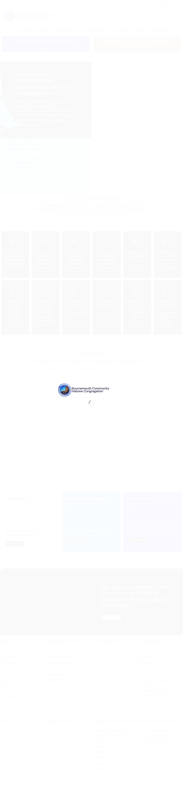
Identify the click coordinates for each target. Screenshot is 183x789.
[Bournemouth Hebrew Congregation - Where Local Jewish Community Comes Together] (91, 389)
